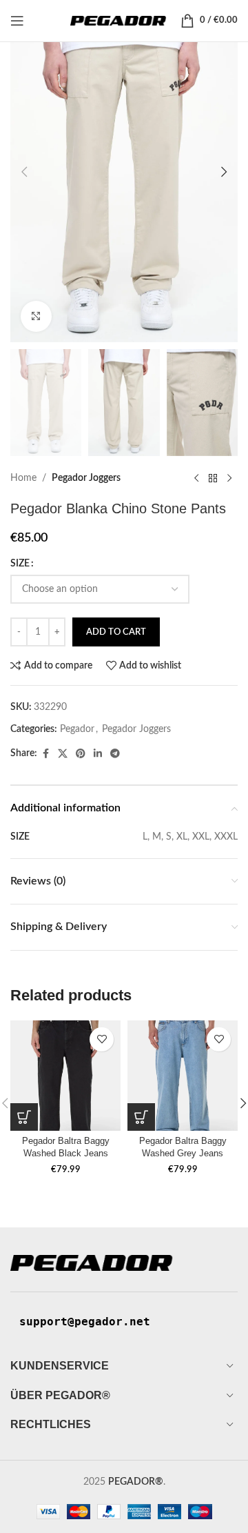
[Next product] (229, 478)
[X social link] (63, 754)
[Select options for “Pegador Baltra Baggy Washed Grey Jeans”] (141, 1117)
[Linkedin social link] (98, 754)
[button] (24, 172)
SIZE (20, 563)
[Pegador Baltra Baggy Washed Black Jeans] (65, 1075)
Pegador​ (77, 729)
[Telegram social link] (115, 754)
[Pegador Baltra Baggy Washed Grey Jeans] (182, 1075)
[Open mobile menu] (17, 20)
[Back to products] (213, 478)
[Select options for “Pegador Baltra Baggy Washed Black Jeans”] (24, 1117)
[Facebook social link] (45, 754)
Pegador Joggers (86, 478)
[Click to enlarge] (36, 316)
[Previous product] (196, 478)
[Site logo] (118, 21)
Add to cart (116, 632)
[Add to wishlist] (102, 1039)
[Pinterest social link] (81, 754)
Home (23, 478)
